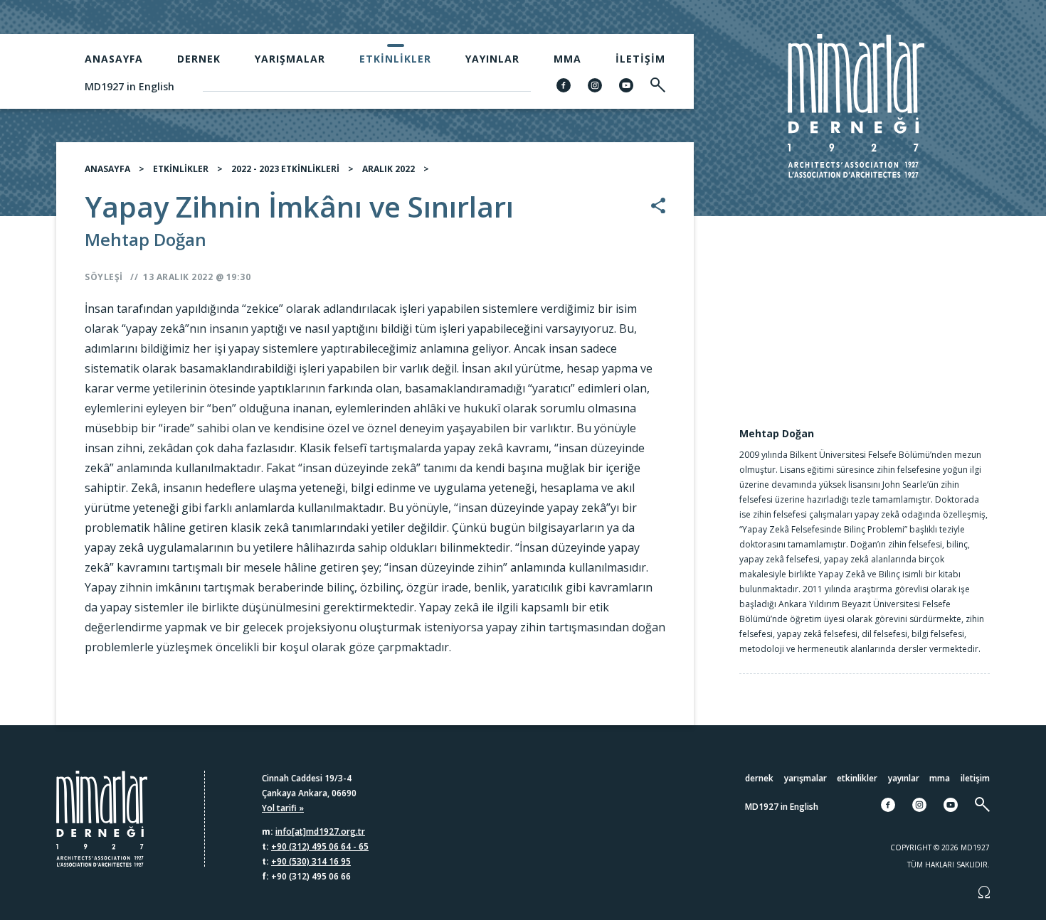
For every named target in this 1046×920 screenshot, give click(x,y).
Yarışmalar (290, 58)
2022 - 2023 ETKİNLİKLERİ (285, 169)
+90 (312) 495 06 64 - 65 (320, 846)
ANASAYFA (107, 169)
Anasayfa (114, 58)
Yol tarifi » (283, 808)
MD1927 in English (129, 86)
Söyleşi (104, 277)
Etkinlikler (395, 58)
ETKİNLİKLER (180, 169)
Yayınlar (492, 58)
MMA (567, 58)
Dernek (199, 58)
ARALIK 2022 (388, 169)
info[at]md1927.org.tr (320, 831)
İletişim (640, 58)
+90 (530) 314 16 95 (311, 861)
